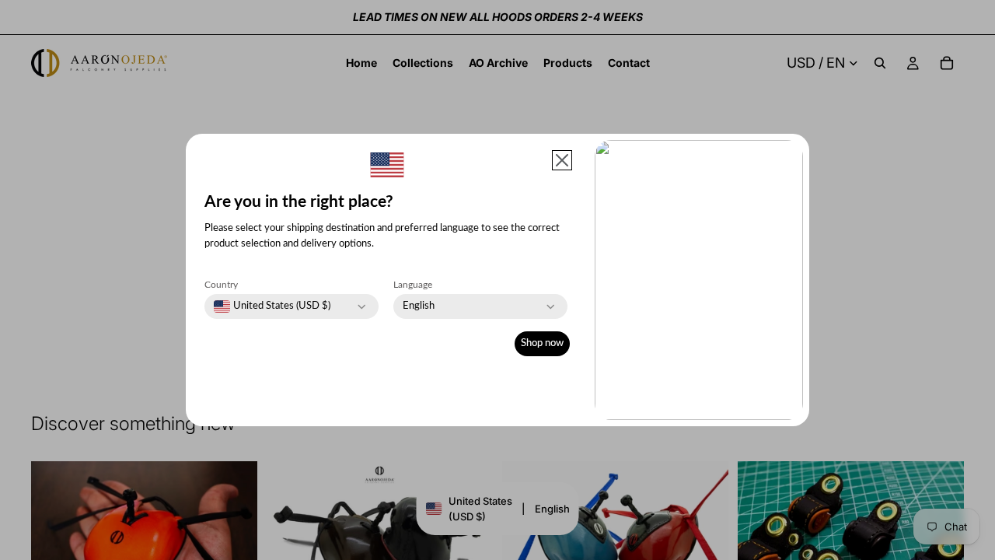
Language (412, 284)
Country (221, 284)
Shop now (542, 343)
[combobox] (272, 306)
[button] (562, 160)
